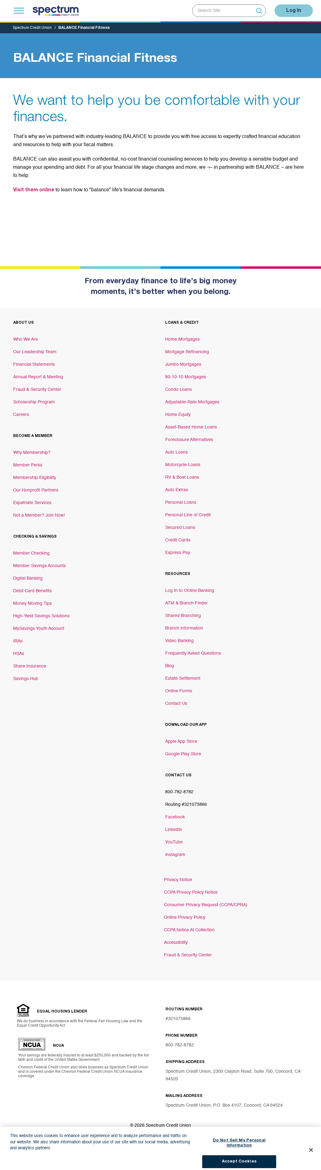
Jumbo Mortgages (183, 364)
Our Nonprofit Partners (35, 490)
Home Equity (178, 414)
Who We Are (25, 339)
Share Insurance (29, 666)
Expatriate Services (32, 503)
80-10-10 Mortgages (185, 377)
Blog (169, 666)
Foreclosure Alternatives (189, 440)
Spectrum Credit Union (32, 28)
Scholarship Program (34, 402)
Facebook (175, 817)
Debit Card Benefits (32, 591)
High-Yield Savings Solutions (41, 616)
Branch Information (184, 628)
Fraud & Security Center (37, 389)
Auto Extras (176, 490)
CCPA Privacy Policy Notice (191, 892)
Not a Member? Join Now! (39, 515)
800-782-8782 (180, 1045)
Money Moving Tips (32, 603)
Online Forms (178, 691)
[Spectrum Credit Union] (56, 10)
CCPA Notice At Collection (189, 930)
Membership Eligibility (34, 478)
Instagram (175, 855)
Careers (21, 414)
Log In (293, 10)
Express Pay (177, 552)
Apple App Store (181, 741)
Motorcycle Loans (182, 465)
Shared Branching (183, 616)
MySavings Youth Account (38, 628)
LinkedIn (173, 829)
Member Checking (31, 553)
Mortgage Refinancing (187, 352)
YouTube (174, 842)
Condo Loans (178, 389)
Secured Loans (180, 527)
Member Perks (27, 465)
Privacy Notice (178, 880)
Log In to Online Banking (189, 590)
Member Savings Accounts (39, 566)
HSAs (18, 653)
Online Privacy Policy (184, 917)
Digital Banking (28, 578)
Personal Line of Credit (188, 515)
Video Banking (179, 641)
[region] (160, 1146)
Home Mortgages (182, 339)
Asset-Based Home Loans (191, 427)
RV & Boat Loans (182, 477)
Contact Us (176, 703)
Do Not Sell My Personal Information (239, 1138)
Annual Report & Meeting (38, 377)
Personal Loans (180, 502)
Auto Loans (176, 452)
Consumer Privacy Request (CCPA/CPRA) (205, 905)
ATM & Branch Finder (186, 603)
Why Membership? (31, 452)
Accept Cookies (239, 1157)
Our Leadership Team (34, 352)
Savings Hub (25, 679)
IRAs (18, 641)
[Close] (311, 1145)
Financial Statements (34, 364)
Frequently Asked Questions (193, 653)
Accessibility (176, 942)
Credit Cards (177, 540)
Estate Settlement (182, 678)
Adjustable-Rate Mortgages (192, 402)
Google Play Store (183, 754)
